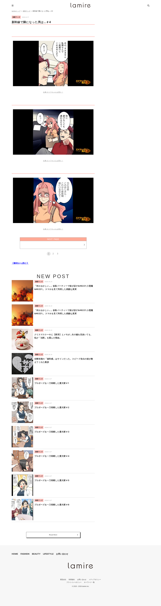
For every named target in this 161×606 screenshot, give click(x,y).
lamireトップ (16, 11)
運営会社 (63, 579)
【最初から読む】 (20, 263)
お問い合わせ (62, 554)
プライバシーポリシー (74, 582)
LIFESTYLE (48, 554)
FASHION (25, 554)
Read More (53, 535)
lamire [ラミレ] (80, 5)
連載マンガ (26, 11)
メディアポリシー (95, 579)
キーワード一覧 (89, 582)
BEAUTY (36, 554)
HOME (15, 554)
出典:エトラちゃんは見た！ (53, 92)
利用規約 (72, 579)
